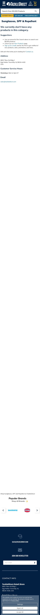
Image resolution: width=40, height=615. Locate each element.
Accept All (20, 612)
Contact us (29, 52)
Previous (3, 510)
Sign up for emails (10, 45)
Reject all (20, 608)
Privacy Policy (15, 600)
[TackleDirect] (16, 4)
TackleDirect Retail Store (13, 584)
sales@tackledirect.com (8, 82)
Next (37, 510)
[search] (35, 11)
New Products (19, 43)
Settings (20, 604)
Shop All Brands (18, 501)
